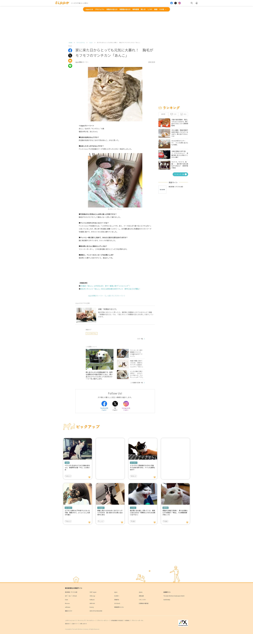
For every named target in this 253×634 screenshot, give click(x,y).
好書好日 (116, 599)
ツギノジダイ (142, 599)
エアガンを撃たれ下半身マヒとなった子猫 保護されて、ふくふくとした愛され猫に (77, 512)
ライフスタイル (80, 42)
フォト (91, 42)
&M (66, 596)
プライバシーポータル (137, 620)
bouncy (92, 607)
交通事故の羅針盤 (143, 603)
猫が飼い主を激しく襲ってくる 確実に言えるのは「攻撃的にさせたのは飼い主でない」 (142, 512)
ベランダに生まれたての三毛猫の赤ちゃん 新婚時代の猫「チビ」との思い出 (77, 467)
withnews (67, 607)
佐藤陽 (67, 463)
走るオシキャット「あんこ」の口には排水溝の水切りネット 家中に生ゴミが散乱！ (110, 289)
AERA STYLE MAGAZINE (96, 611)
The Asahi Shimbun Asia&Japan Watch (173, 596)
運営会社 (67, 623)
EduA (66, 599)
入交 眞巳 (133, 508)
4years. (141, 592)
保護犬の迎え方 (112, 9)
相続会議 (141, 596)
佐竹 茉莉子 (134, 463)
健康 (155, 9)
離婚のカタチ (68, 611)
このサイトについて (70, 620)
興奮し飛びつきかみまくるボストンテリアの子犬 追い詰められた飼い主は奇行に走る (110, 512)
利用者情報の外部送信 (117, 620)
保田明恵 (165, 508)
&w (70, 596)
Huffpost (92, 599)
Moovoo (67, 603)
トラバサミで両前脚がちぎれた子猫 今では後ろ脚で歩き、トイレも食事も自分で (142, 467)
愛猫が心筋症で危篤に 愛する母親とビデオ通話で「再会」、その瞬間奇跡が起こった (175, 512)
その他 (161, 9)
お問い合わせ (83, 623)
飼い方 (143, 9)
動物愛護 (136, 9)
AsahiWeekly (166, 599)
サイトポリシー (91, 620)
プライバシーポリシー (103, 620)
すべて (163, 114)
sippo (115, 592)
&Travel (75, 596)
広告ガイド (75, 623)
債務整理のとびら (119, 607)
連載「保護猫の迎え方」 (108, 309)
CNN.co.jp (92, 596)
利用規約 (127, 620)
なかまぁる (117, 603)
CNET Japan (93, 592)
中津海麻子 (101, 508)
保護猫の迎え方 (125, 9)
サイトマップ (81, 620)
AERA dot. (92, 603)
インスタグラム (92, 333)
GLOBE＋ (116, 596)
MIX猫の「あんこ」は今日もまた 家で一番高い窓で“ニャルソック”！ (105, 286)
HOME (70, 42)
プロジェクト (99, 9)
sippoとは (89, 9)
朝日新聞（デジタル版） (71, 592)
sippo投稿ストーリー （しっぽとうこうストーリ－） (107, 295)
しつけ (150, 9)
